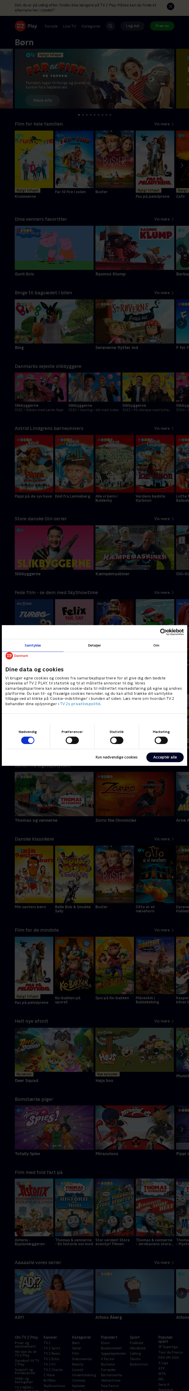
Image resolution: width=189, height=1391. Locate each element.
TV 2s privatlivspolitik (80, 704)
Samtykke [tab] (33, 645)
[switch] (72, 740)
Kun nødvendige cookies (117, 757)
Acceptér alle (165, 757)
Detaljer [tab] (94, 645)
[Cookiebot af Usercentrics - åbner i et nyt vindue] (163, 632)
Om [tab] (156, 645)
